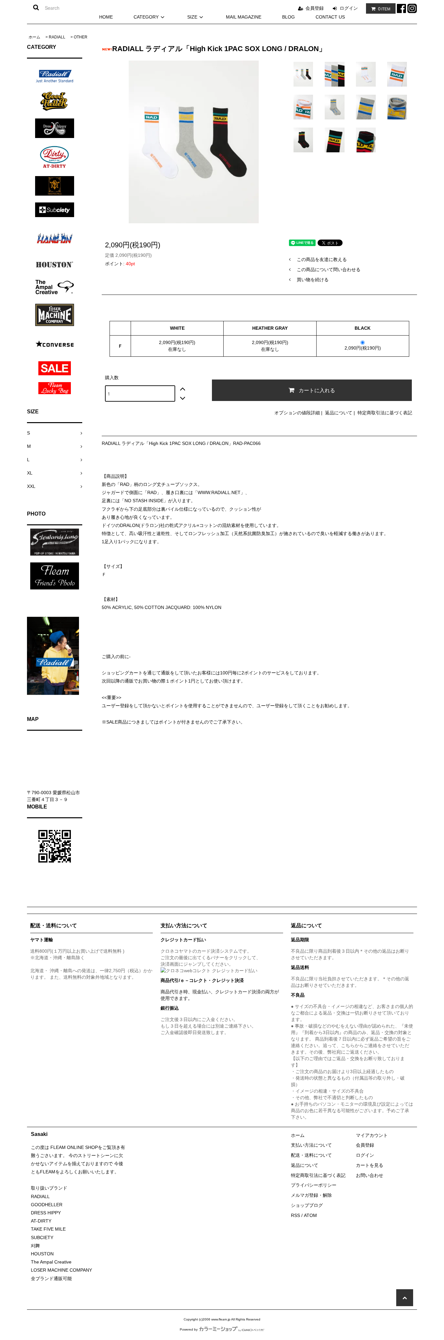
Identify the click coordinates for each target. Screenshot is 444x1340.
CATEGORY (146, 17)
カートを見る (369, 1165)
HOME (106, 17)
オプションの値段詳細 (297, 412)
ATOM (310, 1215)
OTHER (80, 37)
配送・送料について (311, 1155)
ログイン (349, 8)
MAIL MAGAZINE (243, 17)
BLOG (288, 17)
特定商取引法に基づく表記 (385, 412)
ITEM (384, 8)
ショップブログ (307, 1205)
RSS (295, 1215)
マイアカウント (372, 1135)
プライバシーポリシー (313, 1185)
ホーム (34, 37)
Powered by (189, 1329)
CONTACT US (330, 17)
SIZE (192, 17)
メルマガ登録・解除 (311, 1195)
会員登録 (315, 8)
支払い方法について (311, 1145)
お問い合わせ (369, 1175)
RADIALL (57, 37)
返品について (338, 412)
